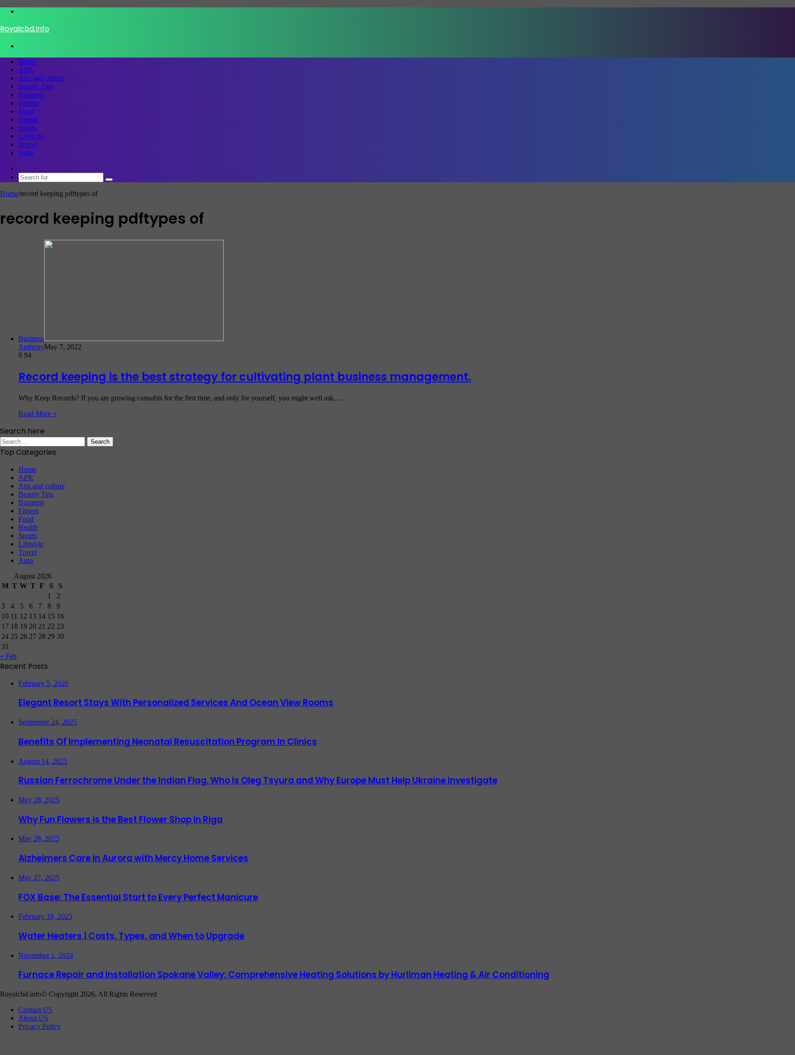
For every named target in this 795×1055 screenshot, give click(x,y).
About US (33, 1018)
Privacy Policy (39, 1026)
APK (26, 70)
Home (27, 61)
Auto (25, 153)
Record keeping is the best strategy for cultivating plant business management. (244, 376)
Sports (27, 128)
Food (26, 111)
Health (28, 119)
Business (31, 95)
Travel (27, 144)
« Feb (8, 656)
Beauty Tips (35, 86)
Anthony (31, 347)
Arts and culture (41, 78)
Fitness (28, 103)
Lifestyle (31, 136)
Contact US (35, 1010)
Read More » (37, 413)
